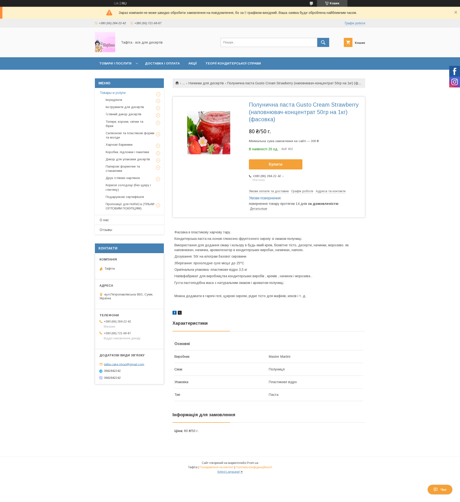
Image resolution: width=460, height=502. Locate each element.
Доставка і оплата (162, 63)
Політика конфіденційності (254, 467)
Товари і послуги (115, 63)
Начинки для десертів (206, 83)
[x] (180, 313)
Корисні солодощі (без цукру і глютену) (128, 187)
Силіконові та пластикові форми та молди (130, 135)
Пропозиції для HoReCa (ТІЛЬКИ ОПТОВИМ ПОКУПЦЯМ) (130, 206)
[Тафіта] (105, 51)
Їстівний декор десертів (123, 114)
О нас (104, 220)
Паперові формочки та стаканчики (123, 169)
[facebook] (174, 313)
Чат (444, 489)
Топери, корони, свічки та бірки (124, 124)
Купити (275, 164)
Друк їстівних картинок (123, 178)
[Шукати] (323, 42)
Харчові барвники (119, 144)
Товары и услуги (113, 93)
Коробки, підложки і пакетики (127, 152)
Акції (192, 63)
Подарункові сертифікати (125, 197)
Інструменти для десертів (125, 107)
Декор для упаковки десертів (128, 159)
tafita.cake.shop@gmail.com (124, 364)
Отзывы (106, 230)
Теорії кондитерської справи (233, 63)
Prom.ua (252, 463)
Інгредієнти (114, 100)
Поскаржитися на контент (216, 467)
